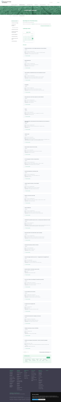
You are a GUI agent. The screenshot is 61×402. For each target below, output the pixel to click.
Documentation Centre (26, 371)
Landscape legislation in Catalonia (11, 386)
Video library (26, 376)
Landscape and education (14, 25)
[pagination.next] (28, 352)
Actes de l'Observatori (27, 359)
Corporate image (41, 388)
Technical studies (33, 374)
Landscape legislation (14, 34)
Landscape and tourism (15, 29)
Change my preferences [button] (42, 399)
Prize (37, 360)
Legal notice (23, 399)
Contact (47, 370)
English (58, 2)
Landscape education (14, 36)
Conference (33, 359)
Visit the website (28, 92)
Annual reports (41, 384)
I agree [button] (33, 399)
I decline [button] (37, 399)
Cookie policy (16, 399)
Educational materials (15, 27)
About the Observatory (40, 371)
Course (41, 359)
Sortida (46, 360)
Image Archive (26, 378)
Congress (37, 359)
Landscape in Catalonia (11, 371)
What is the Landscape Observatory (40, 373)
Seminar (43, 360)
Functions (40, 375)
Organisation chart (41, 385)
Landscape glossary (19, 389)
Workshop (26, 361)
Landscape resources (15, 15)
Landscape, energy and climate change (15, 32)
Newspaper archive (26, 375)
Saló (40, 360)
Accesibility (19, 399)
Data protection (41, 387)
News (39, 378)
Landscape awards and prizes (15, 38)
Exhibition (26, 360)
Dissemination (44, 359)
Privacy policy (11, 399)
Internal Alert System (29, 399)
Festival (30, 360)
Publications (33, 370)
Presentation (33, 360)
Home (10, 15)
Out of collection (33, 373)
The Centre (25, 372)
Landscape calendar (21, 15)
